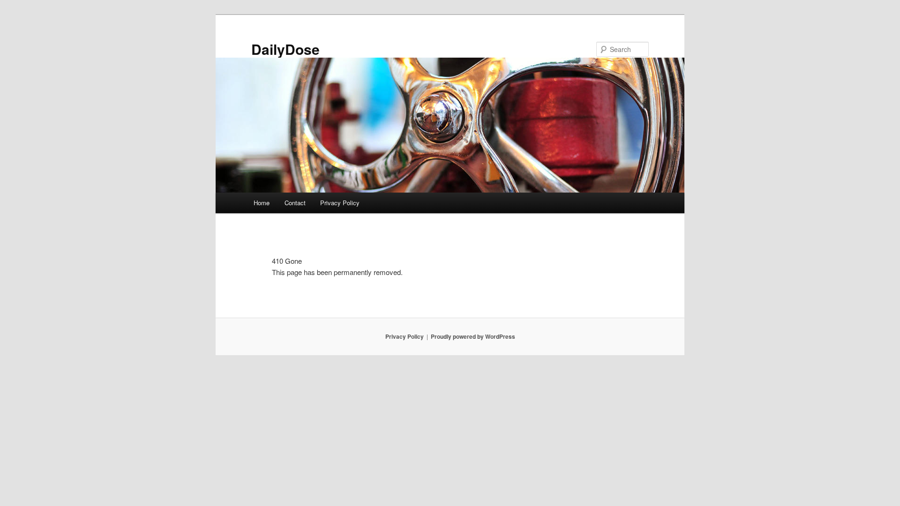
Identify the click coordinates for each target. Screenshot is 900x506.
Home (262, 202)
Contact (295, 202)
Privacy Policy (340, 202)
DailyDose (285, 49)
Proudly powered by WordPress (473, 336)
